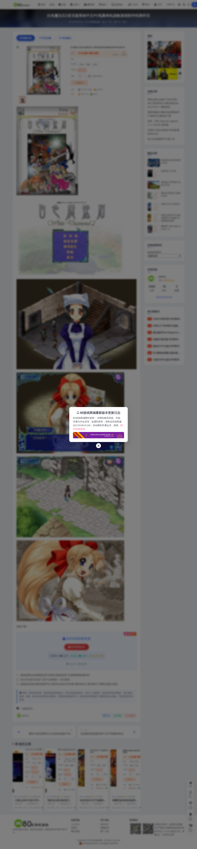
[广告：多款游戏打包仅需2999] (98, 434)
